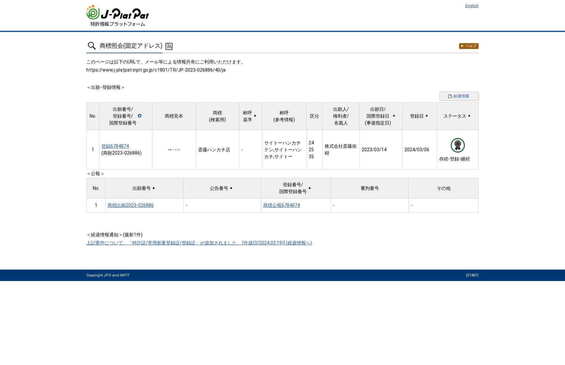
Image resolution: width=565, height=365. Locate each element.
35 (311, 156)
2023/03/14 (374, 149)
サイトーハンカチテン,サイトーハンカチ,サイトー (283, 149)
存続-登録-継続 (454, 158)
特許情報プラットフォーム (118, 15)
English (472, 6)
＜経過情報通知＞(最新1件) (114, 234)
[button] (125, 116)
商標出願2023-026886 (131, 205)
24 (311, 142)
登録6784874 (115, 146)
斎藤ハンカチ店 (214, 149)
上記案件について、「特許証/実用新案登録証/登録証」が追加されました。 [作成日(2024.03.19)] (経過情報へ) (199, 242)
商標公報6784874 (281, 205)
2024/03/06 (416, 149)
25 (311, 149)
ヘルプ (471, 46)
